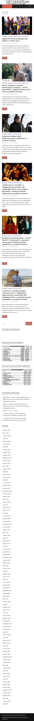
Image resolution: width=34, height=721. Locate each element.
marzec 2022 (6, 577)
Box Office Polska (17, 37)
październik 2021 (7, 590)
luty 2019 (5, 679)
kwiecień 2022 (7, 574)
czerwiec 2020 (7, 635)
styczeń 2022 (6, 582)
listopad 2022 (6, 555)
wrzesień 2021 (6, 593)
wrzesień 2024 (7, 494)
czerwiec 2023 (7, 535)
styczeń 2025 (6, 483)
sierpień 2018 (6, 695)
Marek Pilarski (15, 43)
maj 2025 (5, 472)
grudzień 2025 (7, 452)
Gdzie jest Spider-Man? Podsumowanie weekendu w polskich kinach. (14, 138)
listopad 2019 (6, 654)
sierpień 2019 (6, 662)
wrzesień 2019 (6, 660)
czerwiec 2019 (6, 668)
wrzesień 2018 (6, 693)
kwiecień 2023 (6, 541)
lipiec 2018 (5, 698)
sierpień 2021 (6, 596)
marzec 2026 (6, 444)
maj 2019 (5, 671)
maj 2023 (5, 538)
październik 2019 (7, 657)
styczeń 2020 (6, 648)
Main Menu (8, 6)
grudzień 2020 (7, 618)
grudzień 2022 (7, 552)
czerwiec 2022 (7, 568)
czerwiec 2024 (7, 502)
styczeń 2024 (6, 516)
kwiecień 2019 (6, 673)
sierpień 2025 (6, 463)
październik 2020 (7, 624)
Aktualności (4, 37)
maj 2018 (5, 704)
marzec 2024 (6, 510)
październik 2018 (7, 690)
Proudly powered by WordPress (9, 717)
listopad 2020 (6, 621)
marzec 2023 (6, 543)
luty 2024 (5, 513)
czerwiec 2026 (7, 436)
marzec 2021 (6, 610)
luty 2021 (5, 613)
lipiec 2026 (6, 433)
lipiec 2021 (5, 599)
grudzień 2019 (6, 651)
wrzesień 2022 (7, 560)
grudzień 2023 (6, 519)
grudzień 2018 (6, 684)
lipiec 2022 (6, 566)
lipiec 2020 (6, 632)
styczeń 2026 (6, 450)
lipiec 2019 (5, 665)
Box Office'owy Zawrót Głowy (18, 715)
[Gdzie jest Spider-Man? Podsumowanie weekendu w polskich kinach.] (17, 123)
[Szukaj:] (17, 323)
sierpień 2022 (6, 563)
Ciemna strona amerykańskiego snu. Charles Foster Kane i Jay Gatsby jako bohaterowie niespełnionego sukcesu (16, 399)
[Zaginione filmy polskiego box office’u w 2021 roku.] (17, 26)
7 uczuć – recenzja (13, 411)
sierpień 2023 (6, 530)
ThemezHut (5, 719)
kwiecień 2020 (7, 640)
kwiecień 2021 (6, 607)
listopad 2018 (6, 687)
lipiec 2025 (6, 466)
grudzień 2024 (7, 485)
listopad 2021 (6, 588)
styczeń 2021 (6, 615)
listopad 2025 (6, 455)
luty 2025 (5, 480)
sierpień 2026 (6, 430)
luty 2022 (5, 579)
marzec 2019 (6, 676)
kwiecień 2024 (7, 508)
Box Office (10, 37)
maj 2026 (5, 438)
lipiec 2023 (5, 532)
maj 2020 (5, 637)
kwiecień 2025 (7, 474)
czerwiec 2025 (7, 469)
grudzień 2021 (6, 585)
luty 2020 (5, 646)
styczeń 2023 (6, 549)
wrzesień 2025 (7, 461)
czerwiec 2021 (6, 601)
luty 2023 (5, 546)
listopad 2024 (6, 488)
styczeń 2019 (6, 682)
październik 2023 (7, 524)
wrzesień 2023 (7, 527)
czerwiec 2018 (6, 701)
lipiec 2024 (6, 499)
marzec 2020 (6, 643)
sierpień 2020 (6, 629)
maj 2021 (5, 604)
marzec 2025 (6, 477)
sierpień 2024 (6, 496)
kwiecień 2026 (7, 441)
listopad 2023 (6, 521)
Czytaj (4, 58)
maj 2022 (5, 571)
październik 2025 (7, 458)
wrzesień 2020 (7, 626)
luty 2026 (5, 447)
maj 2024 (5, 505)
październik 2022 (7, 557)
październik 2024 (7, 491)
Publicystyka (25, 37)
